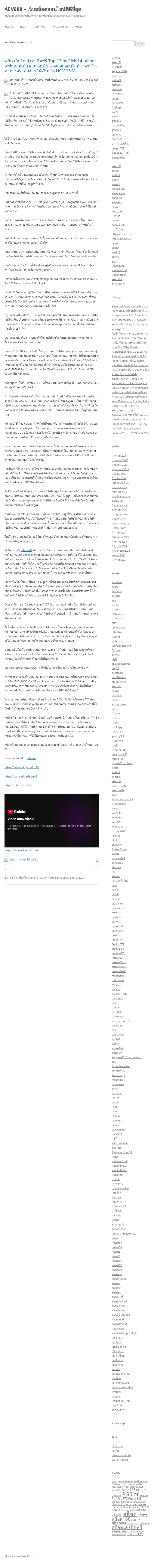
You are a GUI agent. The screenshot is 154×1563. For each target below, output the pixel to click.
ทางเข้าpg (117, 1174)
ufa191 (115, 1098)
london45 (117, 817)
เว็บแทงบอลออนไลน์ (122, 1387)
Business (117, 686)
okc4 (114, 840)
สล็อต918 (117, 1274)
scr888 (115, 1007)
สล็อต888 (117, 198)
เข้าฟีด (115, 1450)
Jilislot (115, 767)
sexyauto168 (139, 1501)
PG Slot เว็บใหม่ (120, 881)
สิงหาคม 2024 (119, 559)
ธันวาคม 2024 (119, 546)
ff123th (116, 713)
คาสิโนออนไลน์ (120, 1143)
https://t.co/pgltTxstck (23, 859)
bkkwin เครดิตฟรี (121, 663)
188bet (115, 587)
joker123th (118, 790)
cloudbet (117, 695)
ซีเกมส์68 (117, 1147)
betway (116, 654)
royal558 (116, 985)
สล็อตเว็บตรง (118, 189)
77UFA (115, 605)
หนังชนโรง (117, 66)
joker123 (116, 62)
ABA (114, 623)
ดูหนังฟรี (116, 80)
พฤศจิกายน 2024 (121, 550)
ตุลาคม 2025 (118, 501)
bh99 (114, 659)
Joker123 (116, 781)
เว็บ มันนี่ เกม (118, 1355)
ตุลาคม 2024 (118, 555)
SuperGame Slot (121, 1066)
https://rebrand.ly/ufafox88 (22, 767)
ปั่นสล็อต (116, 1193)
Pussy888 (117, 957)
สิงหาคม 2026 (119, 455)
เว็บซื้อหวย (117, 1360)
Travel (115, 1089)
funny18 (116, 731)
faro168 (116, 709)
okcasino (117, 844)
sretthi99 (117, 1052)
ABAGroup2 (118, 627)
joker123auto (119, 786)
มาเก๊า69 (116, 1215)
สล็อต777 (117, 1265)
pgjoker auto (119, 908)
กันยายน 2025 (119, 505)
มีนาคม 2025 (119, 532)
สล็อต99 (116, 1283)
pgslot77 (116, 134)
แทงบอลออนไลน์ (121, 1401)
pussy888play (119, 966)
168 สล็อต (117, 582)
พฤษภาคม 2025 (120, 523)
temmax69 (118, 1084)
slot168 (116, 1039)
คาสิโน (115, 1138)
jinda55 (116, 175)
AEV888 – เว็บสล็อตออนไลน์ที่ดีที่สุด (43, 9)
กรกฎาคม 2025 (120, 514)
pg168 (115, 170)
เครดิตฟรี (117, 1342)
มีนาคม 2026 (119, 478)
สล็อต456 (117, 1247)
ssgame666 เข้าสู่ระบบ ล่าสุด (127, 1057)
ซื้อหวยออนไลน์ (120, 152)
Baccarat (116, 650)
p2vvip (115, 853)
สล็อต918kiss (119, 1279)
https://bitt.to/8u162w (18, 785)
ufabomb (117, 1120)
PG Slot (116, 876)
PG (113, 871)
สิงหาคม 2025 (119, 510)
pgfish (115, 894)
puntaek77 (118, 953)
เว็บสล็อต (116, 1378)
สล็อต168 (117, 1242)
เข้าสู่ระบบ (117, 1446)
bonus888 (117, 672)
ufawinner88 (119, 1129)
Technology (118, 1075)
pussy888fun (119, 962)
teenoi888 (117, 1080)
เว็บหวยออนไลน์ (120, 1383)
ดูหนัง (115, 116)
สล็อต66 (116, 184)
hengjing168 (118, 749)
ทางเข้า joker (119, 274)
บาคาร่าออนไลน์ (120, 143)
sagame (116, 989)
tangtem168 (118, 1070)
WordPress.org (120, 1459)
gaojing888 (118, 736)
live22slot (117, 813)
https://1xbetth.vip (122, 234)
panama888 (118, 858)
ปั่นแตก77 (117, 1202)
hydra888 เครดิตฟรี (122, 763)
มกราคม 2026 (119, 487)
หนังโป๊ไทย (118, 229)
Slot (114, 1030)
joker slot (117, 279)
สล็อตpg (116, 1288)
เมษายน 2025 (119, 528)
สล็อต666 (117, 1260)
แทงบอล (116, 1396)
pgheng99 (117, 103)
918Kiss (116, 609)
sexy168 (116, 1012)
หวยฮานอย (118, 1328)
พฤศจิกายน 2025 (121, 496)
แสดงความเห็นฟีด (121, 1455)
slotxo (115, 220)
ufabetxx (117, 1116)
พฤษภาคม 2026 (120, 469)
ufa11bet (117, 1093)
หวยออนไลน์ (118, 157)
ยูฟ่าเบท (116, 1220)
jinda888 (116, 776)
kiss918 (116, 252)
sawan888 (117, 998)
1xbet (114, 1481)
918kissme (117, 618)
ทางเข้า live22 (119, 1165)
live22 (115, 112)
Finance (116, 718)
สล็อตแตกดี (118, 1319)
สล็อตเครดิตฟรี (120, 1306)
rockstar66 (118, 980)
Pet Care (116, 867)
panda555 (117, 862)
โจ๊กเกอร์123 (118, 284)
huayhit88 (117, 758)
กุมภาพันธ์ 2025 (120, 537)
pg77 (114, 885)
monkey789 (118, 831)
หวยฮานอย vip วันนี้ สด (124, 1333)
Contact (40, 26)
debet (115, 700)
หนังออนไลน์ (118, 125)
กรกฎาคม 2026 (120, 460)
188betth (117, 591)
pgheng (116, 899)
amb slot (117, 641)
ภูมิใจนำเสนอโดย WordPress (19, 1556)
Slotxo (115, 1043)
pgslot (115, 98)
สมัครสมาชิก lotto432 (124, 1233)
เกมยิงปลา (117, 1337)
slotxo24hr (118, 1048)
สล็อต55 (116, 1251)
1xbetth (116, 596)
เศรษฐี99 (116, 1392)
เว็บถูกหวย (117, 1364)
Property (117, 939)
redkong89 (118, 975)
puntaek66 (118, 948)
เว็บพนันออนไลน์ (121, 1373)
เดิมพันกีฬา (118, 1351)
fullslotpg (117, 107)
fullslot (115, 722)
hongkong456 (119, 754)
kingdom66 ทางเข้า (122, 799)
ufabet (30, 224)
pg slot (115, 247)
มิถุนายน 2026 (119, 464)
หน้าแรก (9, 26)
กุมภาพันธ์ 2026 (120, 483)
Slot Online (118, 1034)
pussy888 (117, 84)
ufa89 (115, 1107)
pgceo (115, 890)
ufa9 (114, 1111)
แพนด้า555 (117, 1405)
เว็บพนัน (116, 1369)
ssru (114, 1061)
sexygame (117, 1025)
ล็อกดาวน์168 (119, 1229)
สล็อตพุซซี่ (117, 1297)
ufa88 (30, 877)
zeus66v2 (117, 1134)
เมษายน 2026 (119, 473)
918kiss (116, 57)
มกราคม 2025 (119, 541)
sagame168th (119, 71)
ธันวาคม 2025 (119, 492)
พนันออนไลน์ (119, 1206)
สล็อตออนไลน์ (119, 1301)
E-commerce (119, 704)
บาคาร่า (116, 216)
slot (114, 261)
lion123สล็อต (119, 804)
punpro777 (118, 148)
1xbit (114, 600)
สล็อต (115, 1238)
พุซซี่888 (116, 1211)
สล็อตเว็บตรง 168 (121, 1315)
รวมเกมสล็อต (119, 1224)
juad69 (115, 795)
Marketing (117, 826)
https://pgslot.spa (122, 238)
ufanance (117, 1125)
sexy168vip (118, 1016)
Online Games (119, 849)
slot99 (115, 179)
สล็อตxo (116, 1292)
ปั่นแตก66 (117, 139)
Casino (115, 691)
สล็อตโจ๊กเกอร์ (119, 1324)
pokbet (116, 935)
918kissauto (118, 614)
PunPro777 (118, 944)
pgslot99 (116, 921)
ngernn (116, 835)
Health (115, 745)
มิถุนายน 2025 (119, 519)
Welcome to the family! (67, 26)
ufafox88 (26, 550)
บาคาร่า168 (118, 94)
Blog (23, 26)
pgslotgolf (117, 930)
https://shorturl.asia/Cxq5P (21, 850)
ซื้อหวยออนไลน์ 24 (122, 1152)
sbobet (116, 1003)
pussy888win (119, 971)
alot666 (116, 636)
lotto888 (116, 822)
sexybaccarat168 (121, 1021)
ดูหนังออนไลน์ (119, 270)
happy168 (117, 740)
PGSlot (115, 912)
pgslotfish (117, 926)
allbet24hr (117, 632)
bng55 (115, 668)
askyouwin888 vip (122, 645)
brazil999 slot (119, 677)
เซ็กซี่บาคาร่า (119, 1346)
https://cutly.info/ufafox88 (21, 776)
